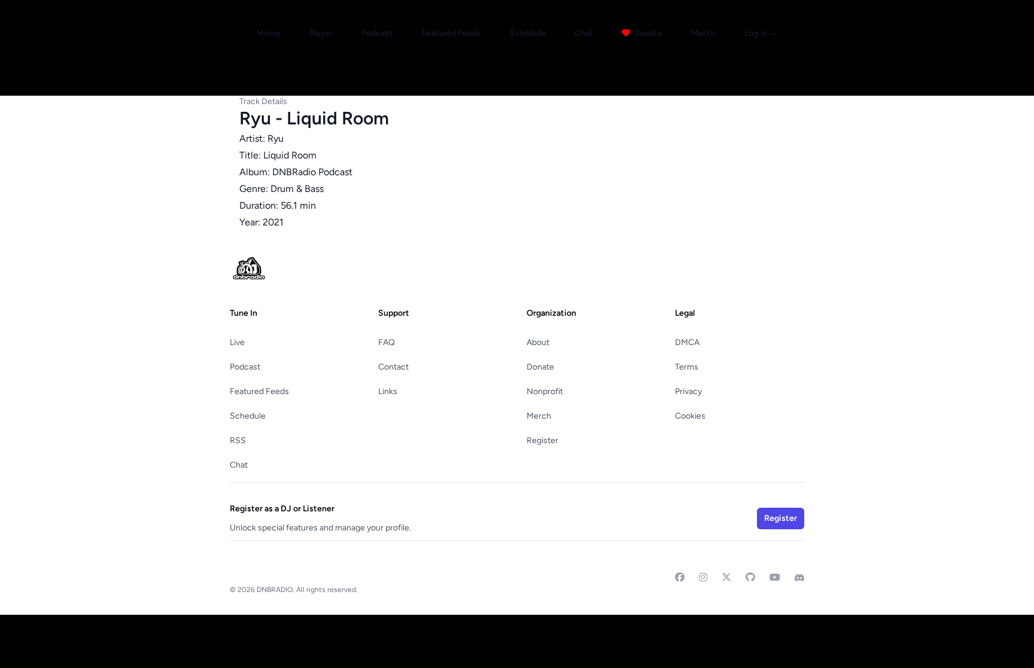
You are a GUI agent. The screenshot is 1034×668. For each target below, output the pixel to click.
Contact (393, 367)
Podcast (377, 33)
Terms (686, 367)
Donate (647, 33)
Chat (583, 33)
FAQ (386, 342)
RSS (238, 440)
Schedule (528, 33)
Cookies (690, 416)
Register (542, 440)
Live (237, 342)
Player (321, 33)
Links (387, 391)
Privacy (688, 391)
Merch (703, 33)
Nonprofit (545, 391)
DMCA (687, 342)
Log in (760, 33)
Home (269, 33)
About (538, 342)
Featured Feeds (451, 33)
